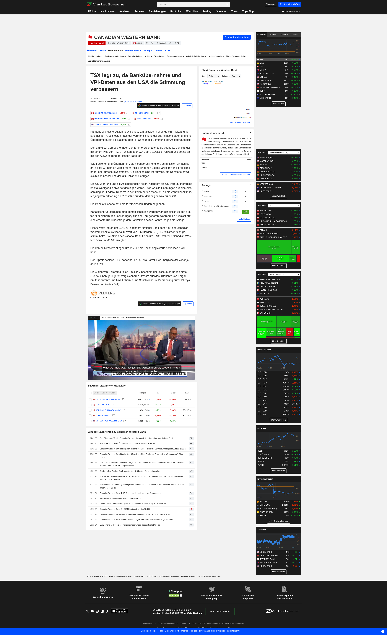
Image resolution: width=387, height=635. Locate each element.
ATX (261, 59)
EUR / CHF (262, 379)
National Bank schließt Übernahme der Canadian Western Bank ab (127, 444)
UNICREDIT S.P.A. (267, 175)
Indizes (262, 35)
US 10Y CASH (266, 552)
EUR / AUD (262, 400)
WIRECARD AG (266, 184)
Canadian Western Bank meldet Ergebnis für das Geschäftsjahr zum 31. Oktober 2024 (135, 514)
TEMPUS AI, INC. (267, 158)
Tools (234, 11)
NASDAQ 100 (265, 84)
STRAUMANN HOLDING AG (271, 309)
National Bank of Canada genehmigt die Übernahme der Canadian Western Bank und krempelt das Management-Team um (142, 486)
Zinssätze (261, 530)
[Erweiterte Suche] (226, 4)
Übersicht (92, 50)
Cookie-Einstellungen (167, 623)
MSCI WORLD (266, 98)
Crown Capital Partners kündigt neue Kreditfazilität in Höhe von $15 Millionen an (133, 504)
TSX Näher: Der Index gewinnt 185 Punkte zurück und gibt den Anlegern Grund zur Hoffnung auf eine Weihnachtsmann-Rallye (141, 478)
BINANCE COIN (266, 512)
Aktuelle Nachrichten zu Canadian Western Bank (117, 432)
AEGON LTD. (265, 302)
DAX (262, 63)
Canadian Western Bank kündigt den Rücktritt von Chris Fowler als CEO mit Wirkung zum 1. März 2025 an (143, 449)
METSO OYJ (265, 294)
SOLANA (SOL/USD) (268, 509)
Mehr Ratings (244, 219)
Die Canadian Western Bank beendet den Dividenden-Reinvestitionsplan (130, 471)
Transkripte (159, 56)
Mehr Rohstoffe (278, 470)
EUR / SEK (261, 386)
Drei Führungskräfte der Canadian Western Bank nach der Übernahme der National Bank (136, 438)
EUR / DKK (262, 393)
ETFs (167, 50)
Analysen (124, 11)
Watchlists (192, 11)
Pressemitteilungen (175, 56)
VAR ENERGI (265, 313)
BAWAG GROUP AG (268, 225)
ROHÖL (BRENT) (264, 458)
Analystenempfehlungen (115, 56)
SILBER (260, 461)
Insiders (148, 56)
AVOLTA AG (264, 299)
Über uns (183, 623)
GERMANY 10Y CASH (269, 556)
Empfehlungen (157, 11)
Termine (139, 11)
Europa (273, 35)
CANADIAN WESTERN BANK (108, 399)
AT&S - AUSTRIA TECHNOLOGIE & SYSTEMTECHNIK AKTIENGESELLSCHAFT (275, 237)
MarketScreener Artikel (236, 56)
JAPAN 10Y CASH (267, 559)
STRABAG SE (265, 211)
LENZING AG (265, 214)
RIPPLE (263, 516)
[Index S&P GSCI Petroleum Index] (128, 124)
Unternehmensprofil (213, 133)
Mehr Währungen (278, 420)
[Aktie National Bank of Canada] (128, 119)
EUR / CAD (262, 397)
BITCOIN (263, 501)
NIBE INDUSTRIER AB (269, 283)
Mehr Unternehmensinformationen (235, 175)
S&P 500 (263, 77)
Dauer (204, 76)
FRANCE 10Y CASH (268, 563)
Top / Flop (248, 11)
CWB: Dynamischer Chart (239, 122)
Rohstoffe (261, 428)
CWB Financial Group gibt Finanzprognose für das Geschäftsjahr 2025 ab (130, 525)
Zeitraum (225, 76)
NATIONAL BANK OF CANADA (108, 410)
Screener (221, 11)
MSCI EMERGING (267, 95)
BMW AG (263, 165)
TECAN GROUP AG (268, 306)
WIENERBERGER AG (269, 234)
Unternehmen (132, 50)
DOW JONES (265, 80)
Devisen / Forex (264, 350)
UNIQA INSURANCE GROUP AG (273, 221)
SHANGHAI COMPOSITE (270, 87)
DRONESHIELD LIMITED (270, 188)
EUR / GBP (262, 376)
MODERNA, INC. (267, 161)
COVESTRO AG (266, 179)
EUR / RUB (262, 383)
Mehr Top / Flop (278, 265)
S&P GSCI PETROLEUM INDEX (109, 421)
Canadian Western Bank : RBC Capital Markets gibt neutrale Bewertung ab (130, 493)
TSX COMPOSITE (103, 405)
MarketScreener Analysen (99, 61)
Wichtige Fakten (135, 56)
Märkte (92, 11)
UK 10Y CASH (266, 566)
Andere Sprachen (216, 56)
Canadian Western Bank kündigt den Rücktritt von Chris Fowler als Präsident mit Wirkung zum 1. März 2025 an (141, 455)
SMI (261, 66)
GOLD (260, 451)
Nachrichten (108, 11)
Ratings (148, 50)
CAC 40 (263, 70)
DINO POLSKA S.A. (268, 286)
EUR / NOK (262, 390)
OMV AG (263, 230)
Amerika (284, 35)
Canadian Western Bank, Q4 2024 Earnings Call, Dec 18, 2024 (125, 509)
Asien (295, 35)
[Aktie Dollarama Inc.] (161, 119)
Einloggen (270, 4)
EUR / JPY (261, 414)
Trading (207, 11)
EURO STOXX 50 (267, 73)
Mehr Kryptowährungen (278, 521)
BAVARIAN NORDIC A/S (270, 279)
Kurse (103, 50)
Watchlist (261, 152)
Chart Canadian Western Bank (219, 70)
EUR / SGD (262, 411)
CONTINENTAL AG (267, 172)
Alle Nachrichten (95, 56)
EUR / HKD (262, 407)
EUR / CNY (262, 404)
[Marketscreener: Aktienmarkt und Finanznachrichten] (106, 4)
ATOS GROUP (266, 168)
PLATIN (260, 465)
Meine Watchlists (279, 196)
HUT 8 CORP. (265, 191)
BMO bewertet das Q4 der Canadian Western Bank (120, 498)
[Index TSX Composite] (158, 113)
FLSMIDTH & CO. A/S (268, 290)
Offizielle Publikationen (196, 56)
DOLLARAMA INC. (103, 416)
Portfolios (176, 11)
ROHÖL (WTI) (263, 454)
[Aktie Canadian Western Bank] (126, 113)
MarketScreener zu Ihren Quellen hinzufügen (160, 105)
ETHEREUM (265, 505)
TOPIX (262, 91)
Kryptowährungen (265, 479)
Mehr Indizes (278, 103)
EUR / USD (262, 372)
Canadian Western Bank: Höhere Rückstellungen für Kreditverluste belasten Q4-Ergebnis (136, 520)
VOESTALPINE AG (267, 218)
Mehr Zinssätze (278, 572)
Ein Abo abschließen (290, 4)
